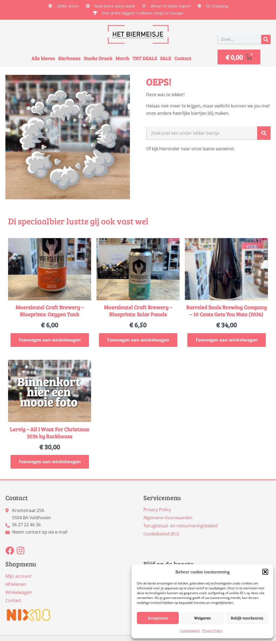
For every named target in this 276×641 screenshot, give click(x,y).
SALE (165, 58)
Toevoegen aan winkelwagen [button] (50, 340)
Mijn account (18, 576)
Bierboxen (69, 58)
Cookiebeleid (189, 630)
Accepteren (158, 618)
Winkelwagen (18, 592)
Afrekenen (15, 584)
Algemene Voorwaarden (167, 517)
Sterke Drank (98, 58)
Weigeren (202, 618)
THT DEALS (145, 58)
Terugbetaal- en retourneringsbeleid (180, 525)
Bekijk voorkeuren (247, 618)
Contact (182, 58)
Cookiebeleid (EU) (161, 534)
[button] (265, 571)
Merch (122, 58)
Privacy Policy (212, 630)
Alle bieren (43, 58)
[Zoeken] (266, 39)
